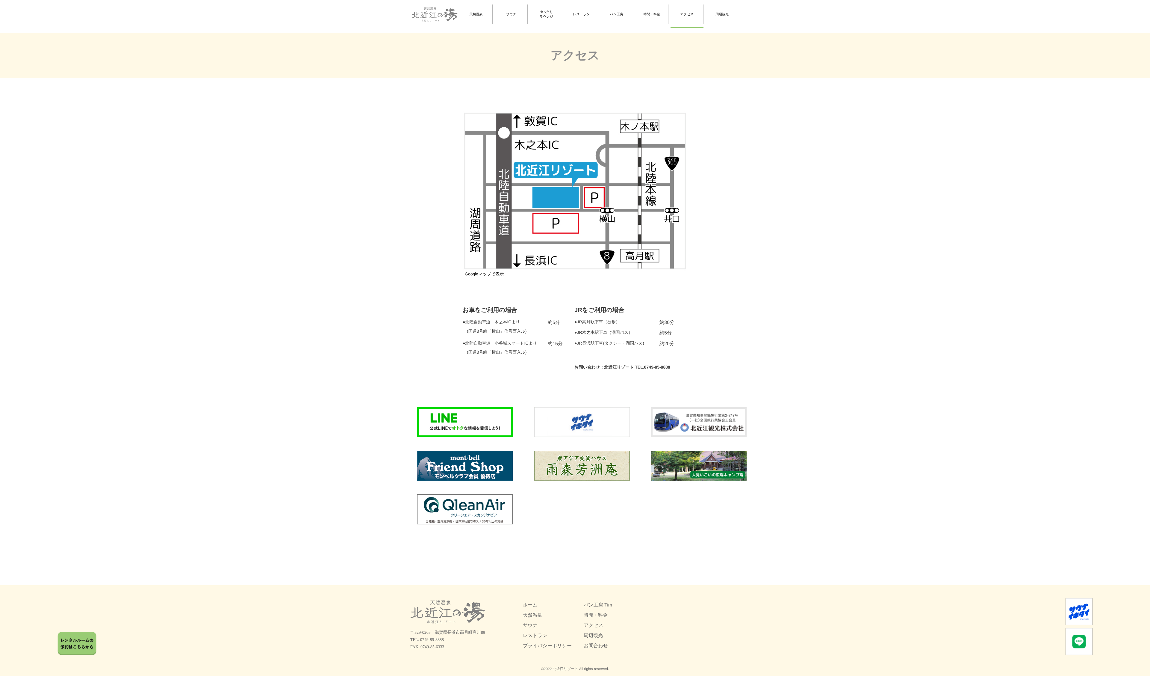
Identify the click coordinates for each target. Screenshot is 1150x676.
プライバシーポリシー (547, 645)
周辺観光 (722, 14)
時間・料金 (652, 14)
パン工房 (617, 14)
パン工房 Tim (598, 605)
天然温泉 (476, 14)
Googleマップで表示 (484, 273)
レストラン (581, 14)
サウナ (511, 14)
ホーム (530, 605)
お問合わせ (596, 645)
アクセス (687, 14)
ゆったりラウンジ (546, 14)
